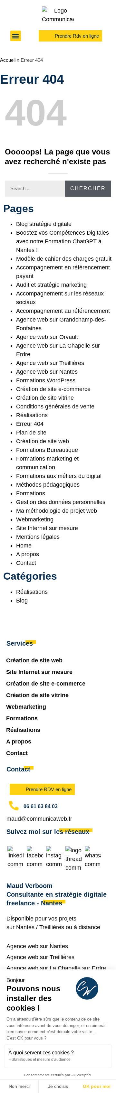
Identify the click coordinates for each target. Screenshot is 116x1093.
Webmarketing (34, 519)
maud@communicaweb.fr (39, 819)
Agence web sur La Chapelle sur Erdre (56, 968)
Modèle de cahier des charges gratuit (63, 259)
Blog (22, 600)
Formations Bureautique (47, 450)
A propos (27, 554)
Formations (30, 493)
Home (24, 545)
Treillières (51, 927)
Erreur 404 (30, 424)
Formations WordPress (45, 380)
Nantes (25, 927)
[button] (15, 36)
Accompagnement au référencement (63, 311)
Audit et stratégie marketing (51, 285)
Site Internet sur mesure (47, 528)
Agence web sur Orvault (47, 337)
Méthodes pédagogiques (48, 484)
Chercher (88, 188)
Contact (26, 563)
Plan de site (31, 432)
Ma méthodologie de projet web (56, 511)
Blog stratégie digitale (44, 224)
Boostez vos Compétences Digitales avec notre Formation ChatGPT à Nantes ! (62, 241)
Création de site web (42, 441)
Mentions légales (38, 537)
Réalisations (32, 415)
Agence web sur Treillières (50, 363)
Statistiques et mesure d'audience (41, 1059)
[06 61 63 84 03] (14, 805)
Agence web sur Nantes (47, 372)
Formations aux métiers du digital (59, 476)
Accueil (7, 60)
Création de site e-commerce (53, 389)
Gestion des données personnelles (60, 502)
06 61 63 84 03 (41, 806)
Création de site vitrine (45, 398)
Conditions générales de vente (55, 406)
